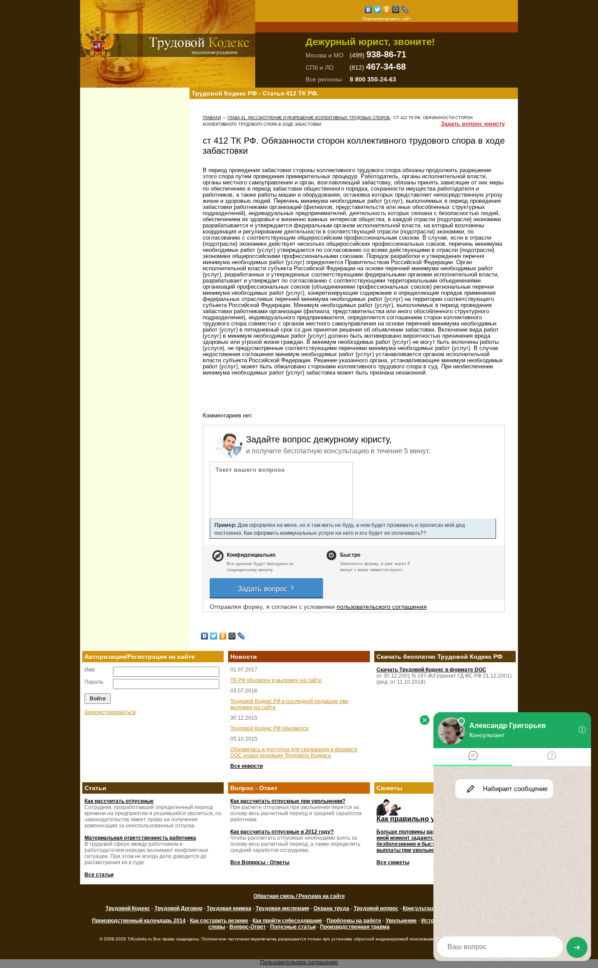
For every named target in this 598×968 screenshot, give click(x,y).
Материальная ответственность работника (140, 838)
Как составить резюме (219, 921)
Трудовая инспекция (282, 908)
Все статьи (98, 875)
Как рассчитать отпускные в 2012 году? (282, 832)
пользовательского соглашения (382, 606)
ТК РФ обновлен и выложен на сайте (276, 680)
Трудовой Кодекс (128, 908)
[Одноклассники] (386, 9)
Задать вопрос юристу (473, 124)
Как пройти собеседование (287, 921)
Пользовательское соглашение (299, 962)
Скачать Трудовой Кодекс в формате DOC (431, 670)
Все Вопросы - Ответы (259, 862)
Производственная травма (355, 927)
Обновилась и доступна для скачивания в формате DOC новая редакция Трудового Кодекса (294, 752)
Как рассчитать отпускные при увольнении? (287, 801)
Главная (212, 118)
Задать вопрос (264, 588)
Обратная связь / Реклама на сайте (299, 896)
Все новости (246, 766)
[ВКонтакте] (368, 9)
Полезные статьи (293, 927)
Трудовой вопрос (376, 908)
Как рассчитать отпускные (119, 801)
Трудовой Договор (178, 908)
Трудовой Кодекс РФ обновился (269, 728)
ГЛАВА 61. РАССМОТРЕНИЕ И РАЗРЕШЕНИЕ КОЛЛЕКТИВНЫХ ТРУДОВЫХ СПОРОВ (309, 118)
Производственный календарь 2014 (139, 921)
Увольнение (401, 921)
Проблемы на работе (354, 921)
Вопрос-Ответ (247, 927)
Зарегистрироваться (110, 712)
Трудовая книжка (229, 908)
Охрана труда (331, 908)
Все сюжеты (392, 862)
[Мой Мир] (396, 9)
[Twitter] (377, 9)
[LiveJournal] (405, 9)
